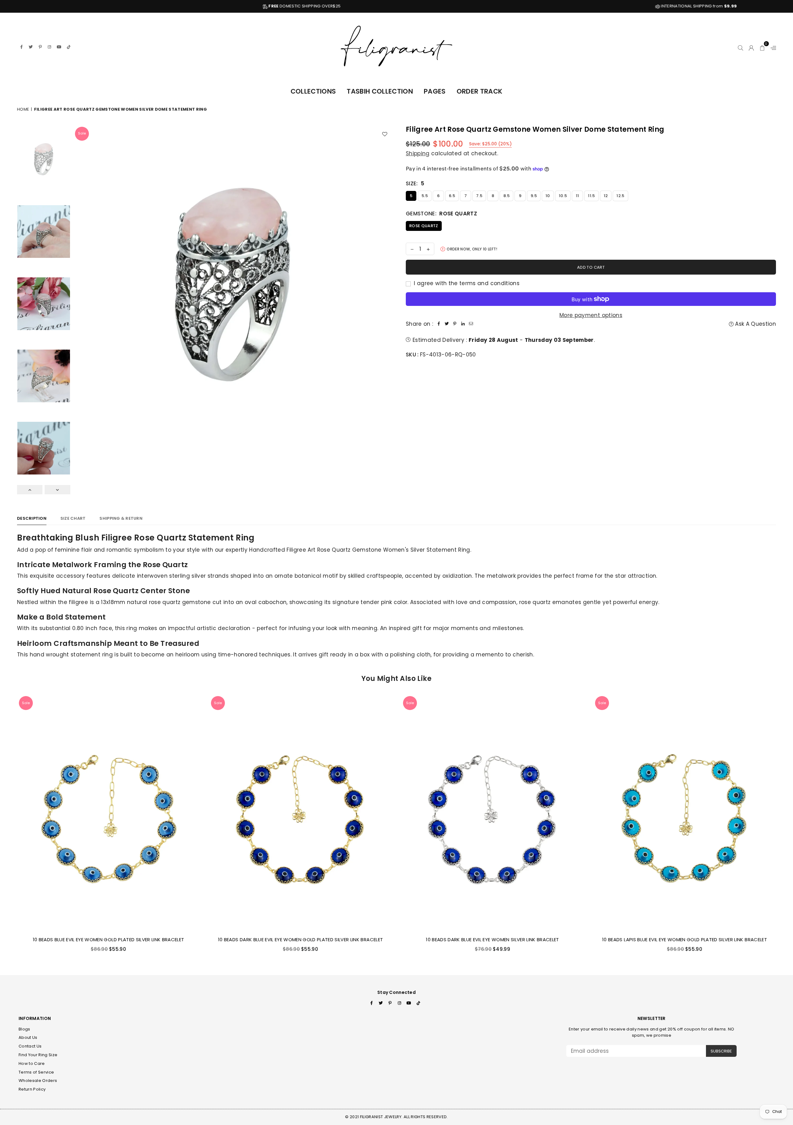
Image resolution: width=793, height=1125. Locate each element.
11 (577, 196)
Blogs (24, 1029)
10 (547, 196)
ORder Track (480, 91)
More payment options (590, 315)
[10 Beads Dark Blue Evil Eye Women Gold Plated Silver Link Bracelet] (300, 813)
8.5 (506, 196)
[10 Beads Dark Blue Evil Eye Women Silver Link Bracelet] (492, 813)
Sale (82, 133)
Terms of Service (36, 1072)
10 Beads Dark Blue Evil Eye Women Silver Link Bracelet (492, 939)
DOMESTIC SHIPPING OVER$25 (172, 6)
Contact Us (30, 1046)
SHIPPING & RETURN (120, 518)
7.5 (479, 196)
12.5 (620, 196)
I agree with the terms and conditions (465, 283)
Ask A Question (755, 324)
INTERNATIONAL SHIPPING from (565, 6)
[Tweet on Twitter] (447, 324)
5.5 (425, 196)
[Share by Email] (471, 324)
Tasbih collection (380, 91)
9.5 (534, 196)
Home (23, 109)
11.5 (591, 196)
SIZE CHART (73, 518)
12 (606, 196)
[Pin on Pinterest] (455, 324)
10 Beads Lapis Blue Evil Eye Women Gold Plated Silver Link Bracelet (684, 939)
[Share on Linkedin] (463, 324)
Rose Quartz (423, 226)
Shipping (418, 153)
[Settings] (772, 46)
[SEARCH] (740, 46)
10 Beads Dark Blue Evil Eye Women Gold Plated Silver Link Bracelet (300, 939)
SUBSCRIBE (721, 1051)
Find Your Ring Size (38, 1055)
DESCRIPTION (31, 518)
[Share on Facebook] (439, 324)
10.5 (563, 196)
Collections (313, 91)
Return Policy (32, 1089)
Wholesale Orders (38, 1080)
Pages (435, 91)
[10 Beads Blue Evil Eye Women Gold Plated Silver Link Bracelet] (108, 813)
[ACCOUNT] (751, 46)
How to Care (32, 1063)
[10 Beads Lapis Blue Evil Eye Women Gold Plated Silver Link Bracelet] (685, 813)
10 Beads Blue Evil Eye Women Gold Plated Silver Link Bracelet (108, 939)
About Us (28, 1037)
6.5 (452, 196)
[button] (762, 46)
